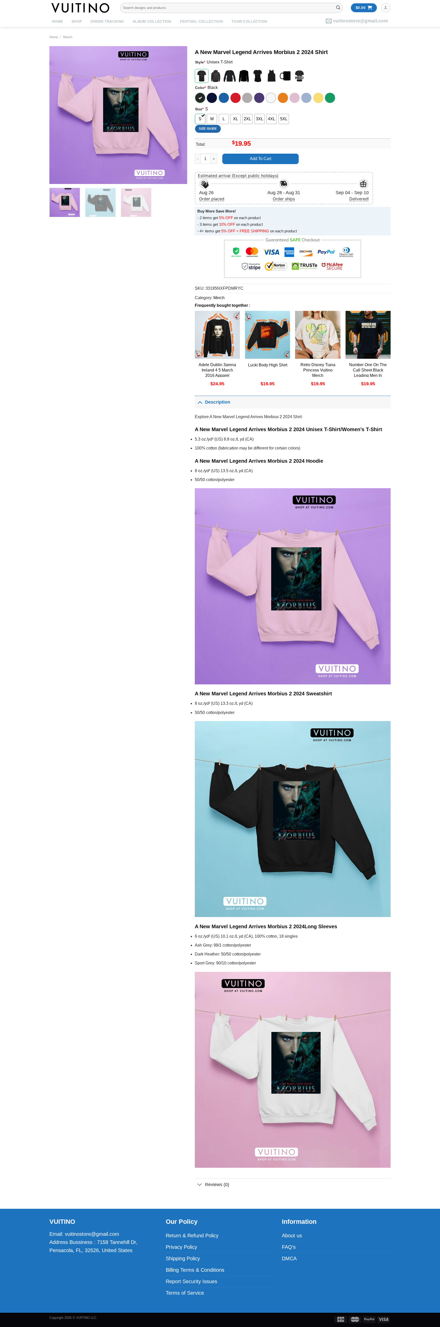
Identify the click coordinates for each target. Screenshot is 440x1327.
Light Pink (295, 98)
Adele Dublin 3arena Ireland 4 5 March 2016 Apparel (217, 370)
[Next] (178, 115)
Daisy (318, 98)
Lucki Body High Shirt (267, 365)
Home (57, 21)
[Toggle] (200, 401)
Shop (77, 21)
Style (200, 62)
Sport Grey (247, 98)
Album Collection (152, 21)
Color (200, 88)
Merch (67, 37)
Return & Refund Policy (192, 1235)
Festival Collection (201, 21)
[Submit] (338, 8)
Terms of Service (185, 1293)
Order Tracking (107, 21)
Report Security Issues (191, 1281)
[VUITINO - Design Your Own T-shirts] (81, 8)
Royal (224, 98)
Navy (212, 98)
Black (200, 98)
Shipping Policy (183, 1258)
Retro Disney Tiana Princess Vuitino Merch (317, 370)
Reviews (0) (217, 1184)
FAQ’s (289, 1247)
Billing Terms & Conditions (195, 1270)
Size (199, 109)
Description (217, 402)
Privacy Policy (181, 1247)
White (271, 98)
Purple (259, 98)
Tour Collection (249, 21)
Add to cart (260, 158)
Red (235, 98)
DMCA (289, 1258)
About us (292, 1235)
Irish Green (330, 98)
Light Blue (306, 98)
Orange (283, 98)
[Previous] (58, 115)
